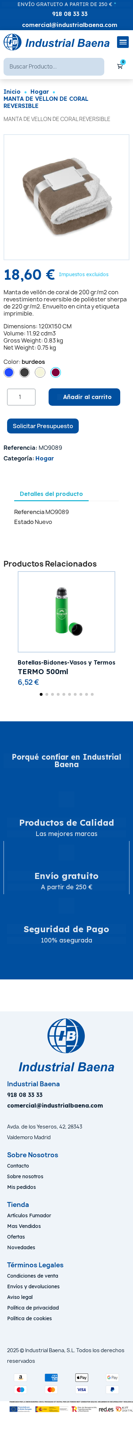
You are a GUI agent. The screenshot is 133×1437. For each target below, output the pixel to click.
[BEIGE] (40, 372)
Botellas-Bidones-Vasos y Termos (66, 662)
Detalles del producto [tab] (51, 493)
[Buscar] (95, 67)
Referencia (29, 511)
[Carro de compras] (120, 66)
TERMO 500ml (43, 671)
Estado (24, 521)
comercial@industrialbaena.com (69, 24)
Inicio (12, 91)
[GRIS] (24, 372)
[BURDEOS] (55, 372)
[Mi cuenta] (110, 66)
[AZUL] (9, 372)
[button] (10, 197)
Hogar (40, 91)
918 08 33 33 (70, 13)
